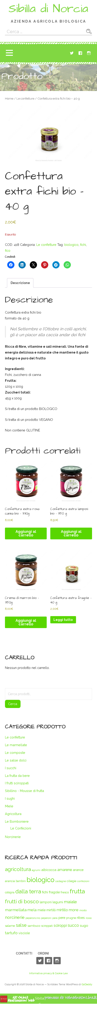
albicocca (48, 870)
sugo (84, 925)
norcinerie (15, 917)
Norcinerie (13, 837)
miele (41, 910)
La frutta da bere (17, 776)
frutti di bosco (22, 901)
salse (21, 925)
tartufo (11, 932)
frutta (77, 891)
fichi (83, 245)
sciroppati (47, 925)
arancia (10, 881)
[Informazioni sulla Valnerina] (70, 999)
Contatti (24, 953)
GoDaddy (87, 984)
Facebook (80, 53)
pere (61, 918)
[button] (9, 53)
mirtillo (62, 910)
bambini (21, 881)
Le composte (15, 753)
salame (10, 925)
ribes (81, 917)
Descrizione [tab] (20, 283)
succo (73, 925)
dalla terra (28, 891)
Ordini (43, 953)
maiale (70, 901)
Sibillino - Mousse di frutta (24, 791)
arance (78, 870)
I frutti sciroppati (17, 783)
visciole (24, 933)
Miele (9, 806)
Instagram (88, 53)
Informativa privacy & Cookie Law (48, 973)
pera (55, 918)
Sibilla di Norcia (48, 9)
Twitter (71, 53)
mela (32, 910)
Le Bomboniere (17, 821)
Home (9, 98)
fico (7, 250)
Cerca (12, 704)
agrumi (36, 870)
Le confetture (25, 98)
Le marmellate (16, 745)
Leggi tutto (63, 620)
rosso (89, 918)
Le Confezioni (20, 828)
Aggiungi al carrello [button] (26, 533)
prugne (71, 918)
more (74, 910)
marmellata (16, 909)
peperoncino (32, 918)
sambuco (34, 925)
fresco (65, 892)
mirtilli (51, 910)
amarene (64, 870)
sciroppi (60, 925)
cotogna (9, 892)
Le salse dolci (15, 760)
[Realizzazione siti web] (17, 1001)
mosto (83, 910)
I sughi (10, 798)
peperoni (46, 918)
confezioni (83, 881)
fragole (54, 892)
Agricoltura (13, 814)
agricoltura (18, 869)
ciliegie (71, 881)
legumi (58, 902)
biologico (71, 245)
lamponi (46, 902)
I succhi (10, 768)
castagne (60, 881)
